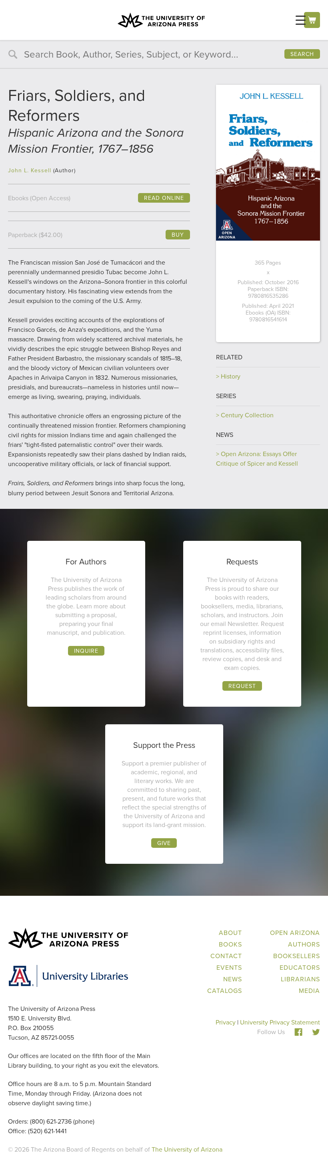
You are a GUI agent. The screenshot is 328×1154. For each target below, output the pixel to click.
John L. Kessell (29, 170)
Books (230, 944)
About (230, 932)
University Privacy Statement (280, 1022)
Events (229, 967)
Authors (304, 944)
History (230, 376)
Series (226, 395)
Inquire (86, 651)
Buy (178, 235)
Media (309, 990)
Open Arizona (295, 932)
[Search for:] (164, 55)
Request (242, 686)
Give (164, 843)
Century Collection (247, 415)
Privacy (226, 1022)
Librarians (300, 979)
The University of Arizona (187, 1149)
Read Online (164, 198)
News (224, 434)
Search (302, 54)
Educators (300, 967)
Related (229, 357)
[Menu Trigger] (301, 20)
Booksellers (296, 955)
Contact (226, 955)
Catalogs (224, 990)
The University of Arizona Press (161, 20)
